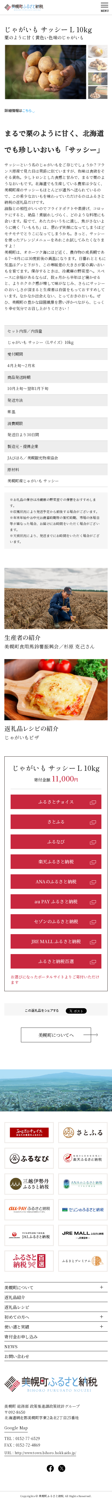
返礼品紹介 (14, 1297)
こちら (27, 110)
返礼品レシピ (16, 1307)
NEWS (10, 1346)
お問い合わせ (16, 1356)
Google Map (16, 1427)
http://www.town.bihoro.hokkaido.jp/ (45, 1452)
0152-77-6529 (27, 1438)
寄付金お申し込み (21, 1336)
